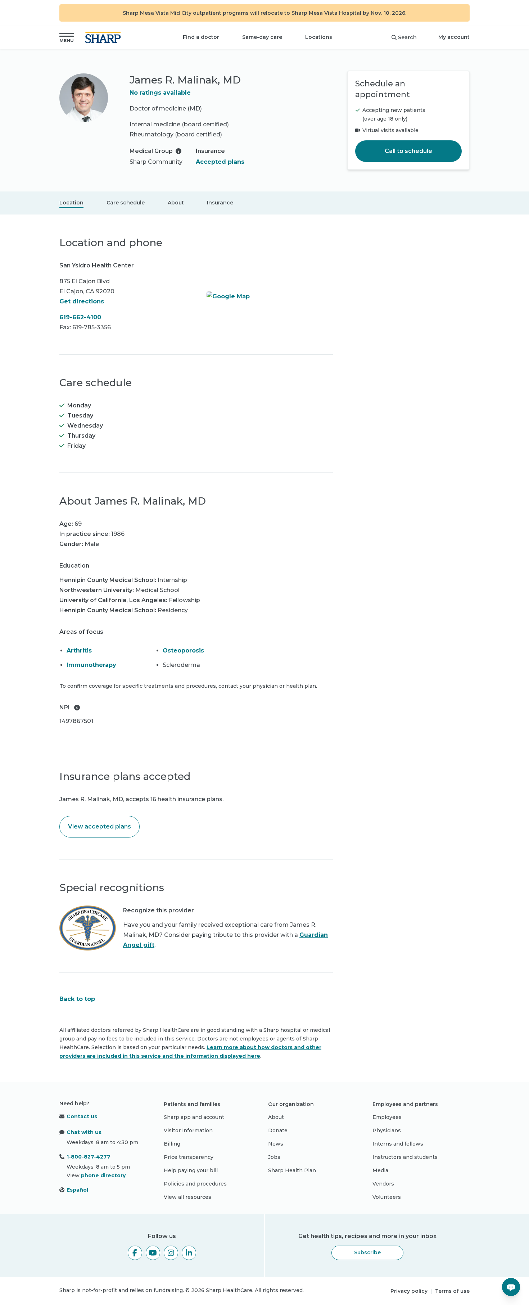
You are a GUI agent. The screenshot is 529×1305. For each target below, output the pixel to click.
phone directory (103, 1175)
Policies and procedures (195, 1183)
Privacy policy (409, 1291)
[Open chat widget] (511, 1287)
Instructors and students (405, 1157)
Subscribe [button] (367, 1252)
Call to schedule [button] (408, 151)
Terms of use (452, 1291)
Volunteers (386, 1197)
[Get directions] (270, 297)
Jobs (274, 1157)
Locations (318, 37)
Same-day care (262, 37)
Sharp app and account (194, 1117)
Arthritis (79, 650)
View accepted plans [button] (99, 826)
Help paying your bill (191, 1170)
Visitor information (188, 1130)
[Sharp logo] (104, 37)
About (176, 202)
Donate (278, 1130)
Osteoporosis (183, 650)
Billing (172, 1144)
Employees (387, 1117)
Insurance (220, 202)
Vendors (383, 1183)
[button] (66, 37)
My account (454, 37)
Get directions (81, 301)
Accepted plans (220, 161)
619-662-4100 (80, 317)
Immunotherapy (91, 664)
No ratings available (160, 92)
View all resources (187, 1197)
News (275, 1144)
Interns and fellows (397, 1144)
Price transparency (188, 1157)
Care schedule (126, 202)
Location (71, 202)
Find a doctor (201, 37)
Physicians (386, 1130)
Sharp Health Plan (292, 1170)
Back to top (77, 998)
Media (380, 1170)
